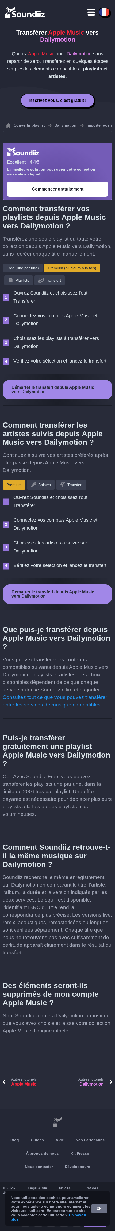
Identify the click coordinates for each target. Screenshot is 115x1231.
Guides (37, 1140)
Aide (60, 1140)
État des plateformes (94, 1190)
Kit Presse (80, 1153)
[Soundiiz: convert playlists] (57, 1122)
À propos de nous (42, 1153)
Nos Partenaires (90, 1140)
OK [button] (99, 1209)
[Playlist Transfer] (25, 12)
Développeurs (77, 1166)
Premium (14, 485)
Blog (14, 1140)
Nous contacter (39, 1166)
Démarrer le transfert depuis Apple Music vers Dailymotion (52, 389)
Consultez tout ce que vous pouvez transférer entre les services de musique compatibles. (55, 701)
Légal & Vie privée (37, 1190)
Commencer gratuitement (57, 189)
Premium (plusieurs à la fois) (72, 268)
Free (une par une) (22, 268)
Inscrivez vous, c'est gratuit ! (57, 100)
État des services (64, 1190)
